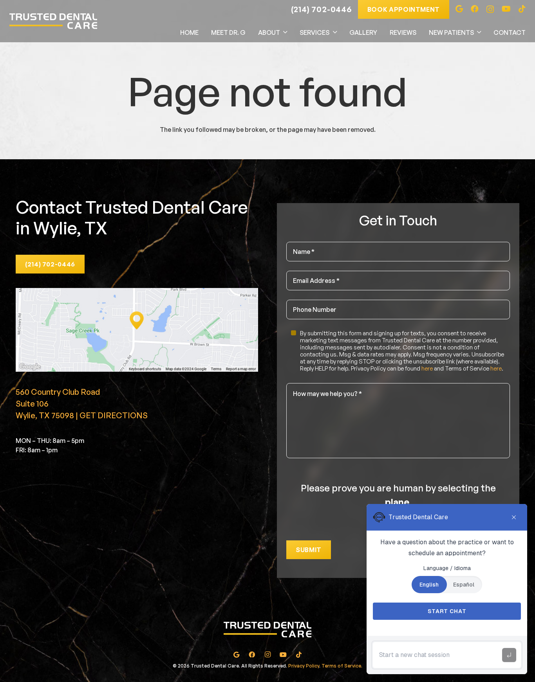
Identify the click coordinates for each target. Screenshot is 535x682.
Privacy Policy (303, 666)
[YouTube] (506, 9)
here (427, 368)
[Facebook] (475, 9)
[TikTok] (522, 9)
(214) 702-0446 (321, 9)
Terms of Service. (342, 666)
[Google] (459, 9)
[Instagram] (490, 9)
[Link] (53, 21)
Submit (309, 550)
